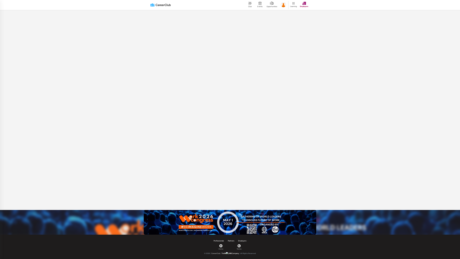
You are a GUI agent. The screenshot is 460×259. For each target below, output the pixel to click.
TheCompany (230, 253)
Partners (231, 241)
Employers (242, 241)
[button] (283, 5)
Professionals (219, 241)
